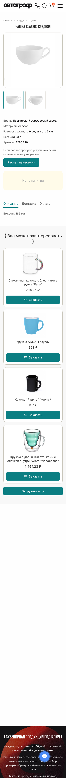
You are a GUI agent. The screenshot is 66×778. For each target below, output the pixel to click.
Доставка (29, 203)
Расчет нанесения (21, 162)
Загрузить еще (33, 491)
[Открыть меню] (60, 6)
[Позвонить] (37, 5)
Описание (10, 203)
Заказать (35, 300)
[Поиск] (44, 5)
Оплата (44, 203)
